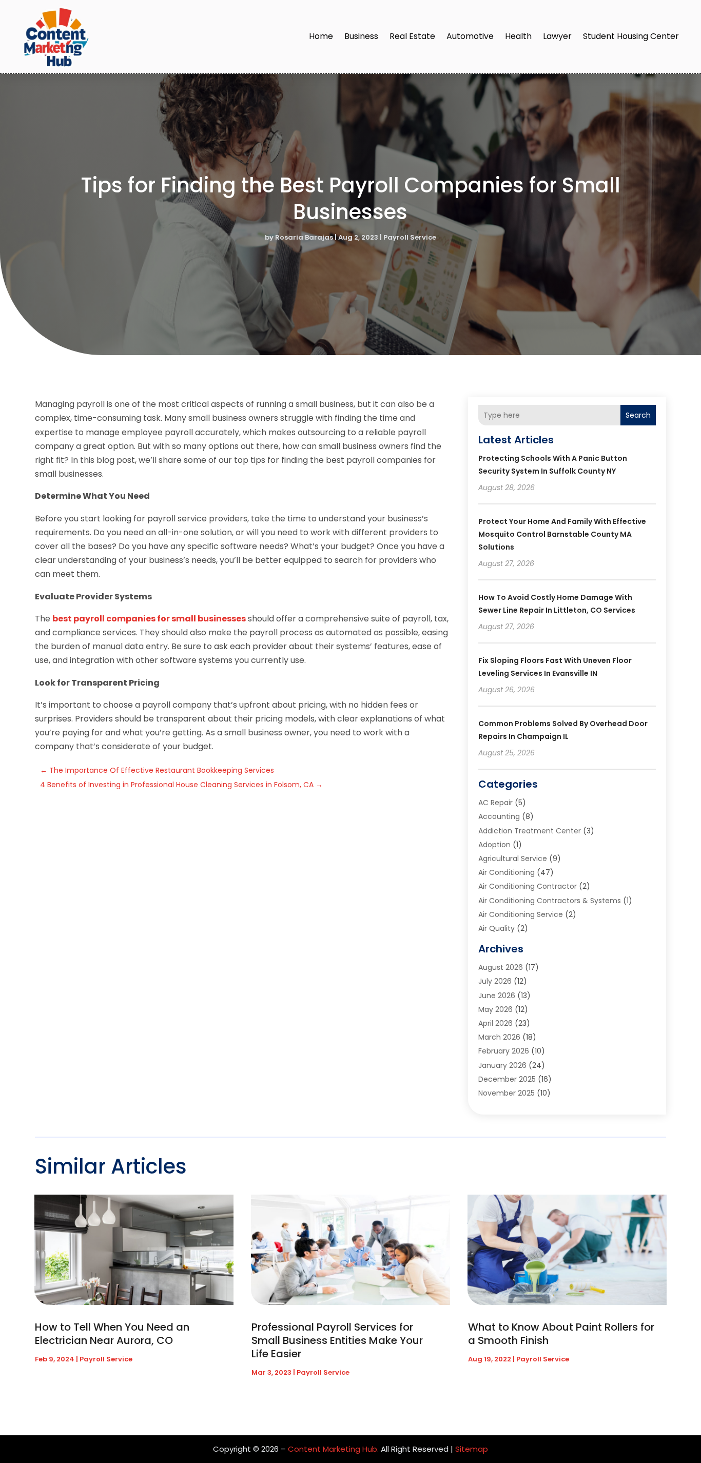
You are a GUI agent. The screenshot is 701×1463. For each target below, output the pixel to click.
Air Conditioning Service (520, 914)
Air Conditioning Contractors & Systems (549, 900)
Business (361, 36)
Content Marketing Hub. (333, 1449)
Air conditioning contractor (527, 886)
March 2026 (499, 1037)
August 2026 (500, 967)
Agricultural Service (512, 858)
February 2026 (503, 1051)
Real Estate (412, 36)
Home (321, 36)
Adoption (494, 845)
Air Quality (496, 928)
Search (638, 415)
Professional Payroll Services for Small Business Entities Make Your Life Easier (337, 1340)
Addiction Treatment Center (529, 831)
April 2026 (495, 1023)
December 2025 (507, 1079)
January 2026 (502, 1065)
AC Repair (495, 802)
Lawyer (557, 36)
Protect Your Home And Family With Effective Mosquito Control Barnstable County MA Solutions (562, 534)
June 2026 (496, 995)
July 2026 (495, 981)
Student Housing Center (631, 36)
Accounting (499, 816)
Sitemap (471, 1449)
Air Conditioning (506, 872)
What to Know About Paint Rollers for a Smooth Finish (561, 1334)
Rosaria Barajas (304, 237)
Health (518, 36)
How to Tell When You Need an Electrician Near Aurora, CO (112, 1334)
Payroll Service (409, 237)
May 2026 (495, 1009)
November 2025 (506, 1093)
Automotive (470, 36)
